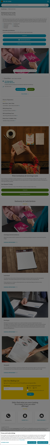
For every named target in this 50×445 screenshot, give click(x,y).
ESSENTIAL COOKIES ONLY (43, 442)
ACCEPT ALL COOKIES (32, 442)
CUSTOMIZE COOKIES (5, 442)
